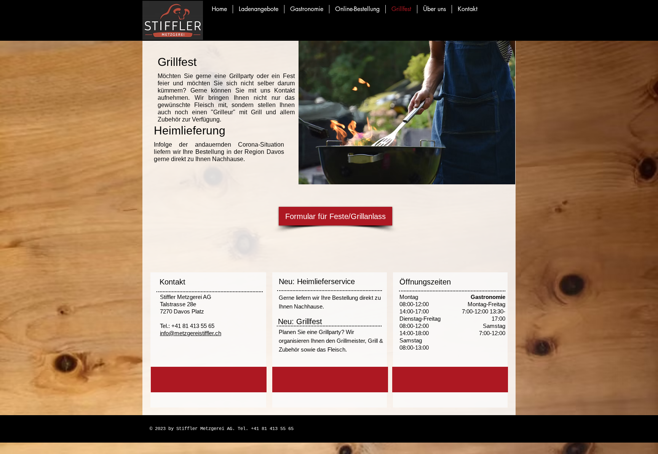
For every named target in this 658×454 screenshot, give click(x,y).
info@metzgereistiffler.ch (190, 333)
